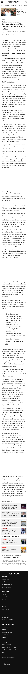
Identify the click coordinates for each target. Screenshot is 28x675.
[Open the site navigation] (4, 2)
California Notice (6, 612)
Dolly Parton (14, 5)
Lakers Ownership (6, 587)
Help (3, 652)
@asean (10, 320)
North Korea (7, 557)
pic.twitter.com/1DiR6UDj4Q (15, 335)
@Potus (8, 331)
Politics (26, 5)
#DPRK (18, 316)
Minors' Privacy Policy (7, 619)
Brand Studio (5, 634)
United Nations (8, 555)
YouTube (4, 594)
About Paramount (6, 644)
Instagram (4, 599)
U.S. (2, 5)
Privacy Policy (5, 609)
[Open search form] (26, 2)
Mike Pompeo (18, 555)
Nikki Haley (16, 557)
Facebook (4, 597)
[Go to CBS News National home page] (14, 2)
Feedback (4, 655)
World (20, 5)
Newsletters (5, 627)
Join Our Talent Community (9, 649)
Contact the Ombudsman (8, 657)
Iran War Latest (5, 582)
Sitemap (4, 637)
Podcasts (4, 629)
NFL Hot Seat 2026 (7, 584)
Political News (5, 579)
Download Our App (7, 632)
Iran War (7, 5)
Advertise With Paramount (9, 647)
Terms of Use (5, 617)
